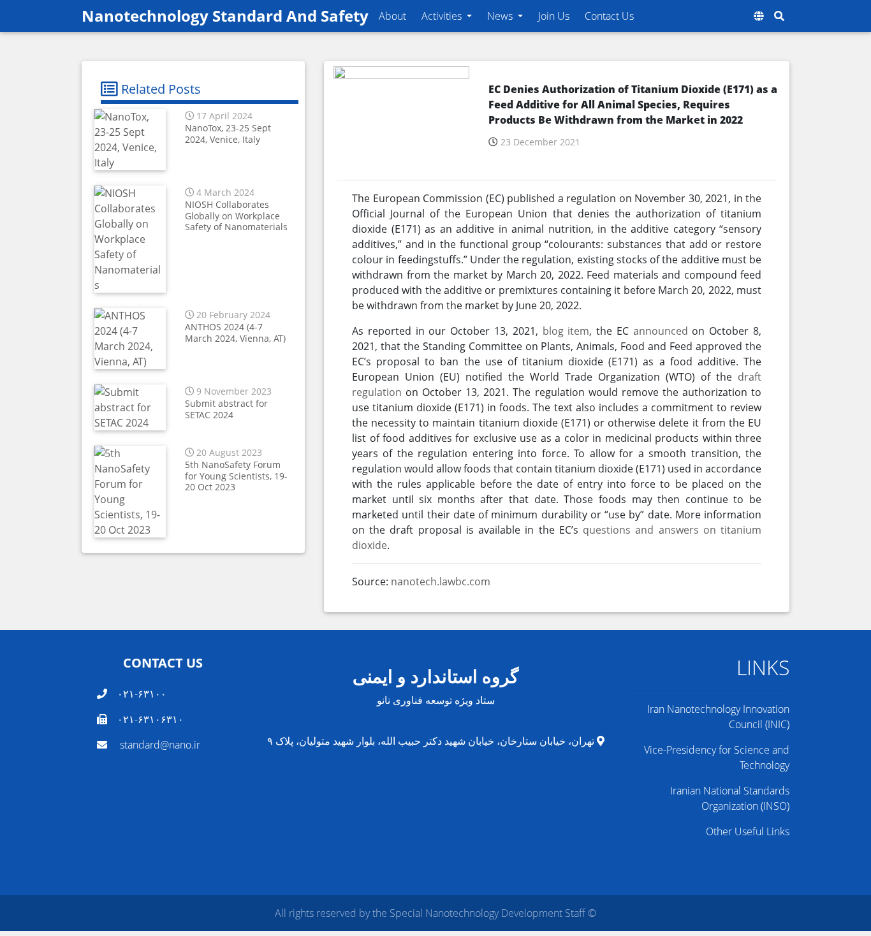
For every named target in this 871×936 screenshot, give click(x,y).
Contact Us (609, 16)
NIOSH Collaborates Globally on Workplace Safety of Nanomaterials (236, 215)
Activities (442, 16)
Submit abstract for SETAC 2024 (226, 408)
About (392, 16)
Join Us (553, 16)
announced (662, 331)
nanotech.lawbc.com (440, 581)
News (501, 16)
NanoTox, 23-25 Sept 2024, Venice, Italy (228, 133)
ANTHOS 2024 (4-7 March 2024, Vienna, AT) (235, 332)
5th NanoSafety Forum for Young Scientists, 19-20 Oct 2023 (236, 475)
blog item (566, 331)
